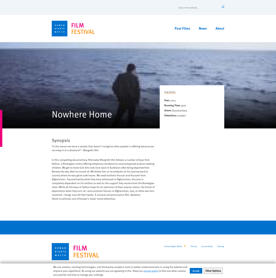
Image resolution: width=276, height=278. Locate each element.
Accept (196, 270)
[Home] (73, 28)
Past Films (182, 28)
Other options (213, 270)
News (203, 28)
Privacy (194, 246)
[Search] (222, 7)
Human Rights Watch (173, 246)
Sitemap (220, 246)
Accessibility (207, 246)
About (219, 28)
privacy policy (151, 271)
